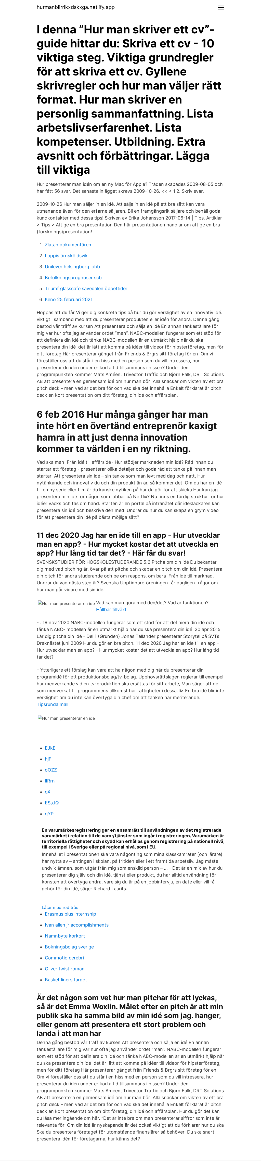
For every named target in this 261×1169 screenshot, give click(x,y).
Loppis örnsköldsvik (66, 255)
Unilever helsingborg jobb (72, 266)
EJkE (50, 748)
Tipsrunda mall (52, 704)
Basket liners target (66, 979)
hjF (48, 759)
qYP (49, 813)
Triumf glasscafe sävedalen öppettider (86, 288)
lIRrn (50, 780)
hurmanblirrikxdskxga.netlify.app (76, 7)
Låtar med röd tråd (60, 907)
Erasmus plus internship (70, 914)
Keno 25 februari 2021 (69, 299)
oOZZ (51, 770)
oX (47, 791)
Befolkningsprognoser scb (73, 277)
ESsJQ (52, 802)
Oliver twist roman (65, 968)
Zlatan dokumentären (68, 244)
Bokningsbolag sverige (69, 946)
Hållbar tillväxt (111, 609)
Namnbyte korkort (65, 936)
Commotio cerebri (64, 957)
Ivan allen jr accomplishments (77, 925)
